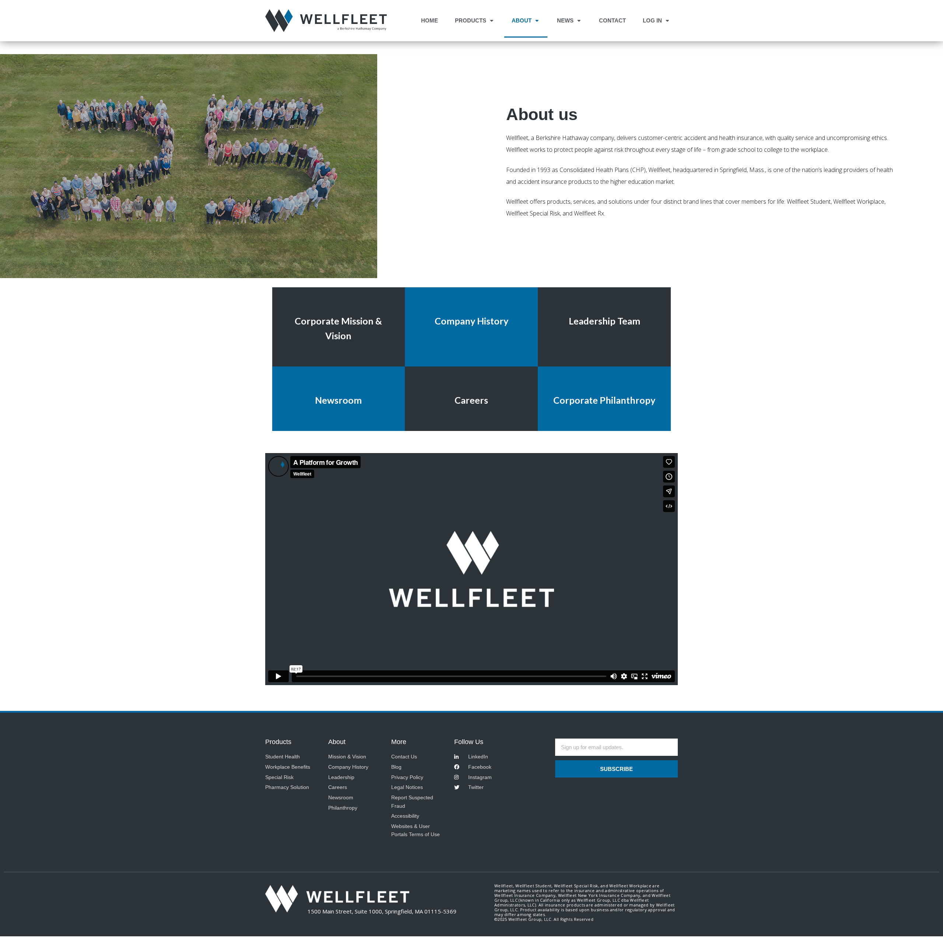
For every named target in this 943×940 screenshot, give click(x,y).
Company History (471, 320)
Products (470, 20)
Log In (652, 20)
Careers (471, 400)
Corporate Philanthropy (604, 400)
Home (429, 20)
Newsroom (338, 400)
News (565, 20)
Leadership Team (604, 320)
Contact (612, 20)
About (522, 20)
